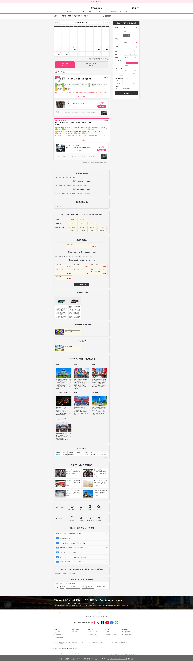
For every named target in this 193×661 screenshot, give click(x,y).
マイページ (74, 632)
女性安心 (72, 230)
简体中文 (70, 648)
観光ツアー (102, 11)
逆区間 (109, 16)
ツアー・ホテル (80, 11)
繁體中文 (65, 648)
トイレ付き (82, 230)
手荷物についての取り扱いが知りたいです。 (71, 561)
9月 (106, 22)
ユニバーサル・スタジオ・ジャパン (85, 586)
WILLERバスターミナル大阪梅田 (68, 586)
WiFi (92, 230)
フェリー (91, 11)
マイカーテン (102, 227)
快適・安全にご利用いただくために (113, 635)
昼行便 (72, 219)
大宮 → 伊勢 (79, 193)
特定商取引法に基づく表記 (97, 642)
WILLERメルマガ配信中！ (94, 635)
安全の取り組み (58, 634)
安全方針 (56, 635)
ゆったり (82, 227)
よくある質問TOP (127, 631)
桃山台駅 (62, 588)
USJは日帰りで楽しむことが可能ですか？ (70, 552)
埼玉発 (56, 206)
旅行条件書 (68, 642)
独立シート (72, 227)
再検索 (127, 93)
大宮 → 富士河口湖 (70, 193)
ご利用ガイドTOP (109, 631)
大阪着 (61, 206)
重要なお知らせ (58, 631)
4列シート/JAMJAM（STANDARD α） (76, 103)
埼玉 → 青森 (58, 178)
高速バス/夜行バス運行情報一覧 (96, 1)
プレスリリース (58, 632)
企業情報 (56, 642)
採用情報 (62, 642)
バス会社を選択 (126, 88)
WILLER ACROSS (82, 653)
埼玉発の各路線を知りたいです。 (68, 538)
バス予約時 (125, 632)
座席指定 (92, 227)
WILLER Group (58, 653)
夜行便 (82, 219)
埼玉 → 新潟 (65, 178)
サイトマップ (107, 642)
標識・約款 (74, 642)
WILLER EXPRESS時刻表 (111, 632)
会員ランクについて (93, 634)
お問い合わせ (115, 642)
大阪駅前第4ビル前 (100, 586)
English (56, 648)
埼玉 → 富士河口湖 (67, 185)
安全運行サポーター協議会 (68, 573)
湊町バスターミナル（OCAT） (73, 588)
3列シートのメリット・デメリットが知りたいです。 (73, 557)
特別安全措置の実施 (59, 637)
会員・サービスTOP (93, 631)
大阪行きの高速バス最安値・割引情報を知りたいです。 (74, 547)
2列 (72, 223)
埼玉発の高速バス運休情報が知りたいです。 (71, 533)
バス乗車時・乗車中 (127, 634)
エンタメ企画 (123, 11)
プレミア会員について (93, 632)
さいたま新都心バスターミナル (67, 583)
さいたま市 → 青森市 (60, 193)
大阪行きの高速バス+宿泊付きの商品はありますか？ (73, 543)
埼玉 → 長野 (72, 178)
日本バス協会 (58, 573)
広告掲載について (123, 642)
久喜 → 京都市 (87, 193)
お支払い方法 (61, 507)
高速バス (69, 11)
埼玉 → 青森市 (58, 185)
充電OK (102, 230)
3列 (82, 223)
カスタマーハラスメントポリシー (61, 643)
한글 (60, 648)
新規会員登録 (74, 631)
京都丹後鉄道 (113, 11)
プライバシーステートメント (84, 642)
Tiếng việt (76, 648)
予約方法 (59, 518)
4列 (92, 223)
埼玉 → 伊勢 (76, 185)
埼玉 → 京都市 (83, 185)
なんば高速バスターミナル (88, 588)
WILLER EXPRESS (66, 653)
